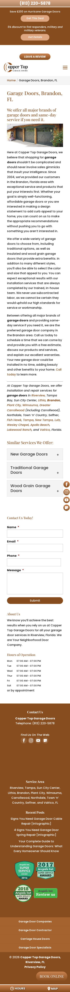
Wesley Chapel (18, 425)
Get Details (35, 37)
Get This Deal (35, 18)
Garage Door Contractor (35, 930)
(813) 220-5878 (35, 3)
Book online (52, 976)
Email (13, 542)
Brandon (53, 400)
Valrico (45, 430)
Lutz (57, 420)
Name (13, 527)
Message (15, 570)
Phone (13, 556)
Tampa (28, 420)
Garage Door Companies (35, 921)
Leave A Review (35, 57)
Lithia (42, 400)
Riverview (38, 395)
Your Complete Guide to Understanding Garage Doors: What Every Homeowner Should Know (36, 846)
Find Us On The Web (35, 735)
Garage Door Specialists (35, 947)
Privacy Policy (35, 967)
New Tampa (44, 420)
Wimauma (30, 405)
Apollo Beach (39, 425)
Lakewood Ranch (19, 430)
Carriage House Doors (35, 939)
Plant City (14, 405)
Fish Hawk (14, 420)
